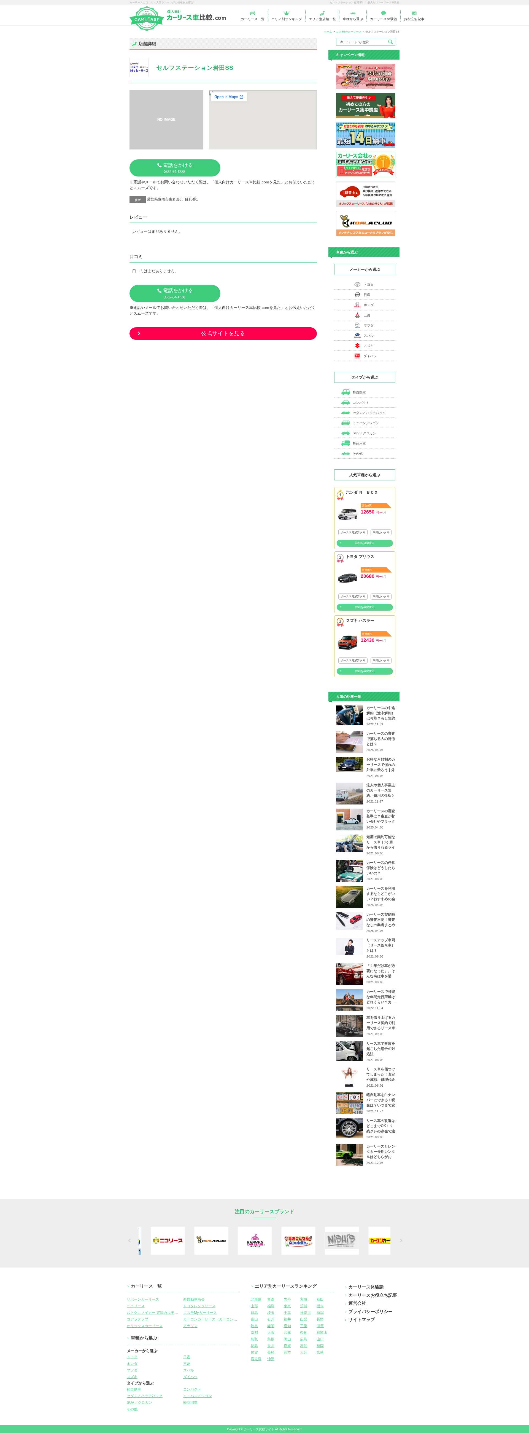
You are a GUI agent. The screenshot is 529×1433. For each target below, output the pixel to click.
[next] (400, 1241)
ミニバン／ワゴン (365, 423)
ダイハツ (370, 356)
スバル (369, 336)
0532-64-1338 (178, 168)
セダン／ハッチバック (369, 413)
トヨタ (369, 285)
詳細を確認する (364, 542)
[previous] (129, 1241)
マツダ (369, 325)
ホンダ (369, 305)
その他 (357, 454)
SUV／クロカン (364, 433)
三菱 (367, 315)
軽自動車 (359, 392)
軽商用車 (359, 443)
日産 (367, 295)
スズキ (369, 346)
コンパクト (360, 403)
